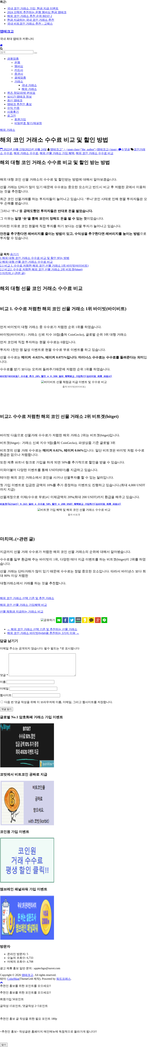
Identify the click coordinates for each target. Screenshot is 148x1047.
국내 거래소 (29, 85)
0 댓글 (125, 149)
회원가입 (20, 119)
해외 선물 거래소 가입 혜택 (57, 153)
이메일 (4, 688)
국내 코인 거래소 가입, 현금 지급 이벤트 (32, 8)
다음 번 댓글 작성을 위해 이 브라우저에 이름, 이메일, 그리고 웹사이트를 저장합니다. (58, 702)
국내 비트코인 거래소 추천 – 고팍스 (30, 23)
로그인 (11, 115)
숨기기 (14, 254)
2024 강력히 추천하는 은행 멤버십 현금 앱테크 (36, 12)
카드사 (18, 70)
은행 (17, 62)
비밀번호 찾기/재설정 (28, 123)
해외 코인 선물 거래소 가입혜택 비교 (23, 604)
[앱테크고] (1, 45)
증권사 (18, 73)
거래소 (18, 81)
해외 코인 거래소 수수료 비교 (94, 153)
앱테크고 (7, 31)
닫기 (3, 1044)
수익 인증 (13, 108)
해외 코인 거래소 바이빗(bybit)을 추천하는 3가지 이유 (43, 633)
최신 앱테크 (14, 100)
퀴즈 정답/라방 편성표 (21, 92)
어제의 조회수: (17, 961)
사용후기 (13, 111)
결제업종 (20, 77)
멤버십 (18, 66)
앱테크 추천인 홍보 (19, 104)
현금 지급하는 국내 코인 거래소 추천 (30, 19)
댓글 (4, 675)
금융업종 (13, 58)
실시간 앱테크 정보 (19, 96)
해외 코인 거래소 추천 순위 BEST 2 (29, 16)
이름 (3, 681)
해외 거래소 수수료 (26, 153)
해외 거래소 (29, 89)
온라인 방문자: (17, 954)
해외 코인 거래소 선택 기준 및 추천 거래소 (27, 598)
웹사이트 (6, 695)
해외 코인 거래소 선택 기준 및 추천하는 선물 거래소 (42, 629)
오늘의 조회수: (17, 957)
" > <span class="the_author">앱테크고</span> (90, 149)
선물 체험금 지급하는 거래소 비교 (21, 611)
